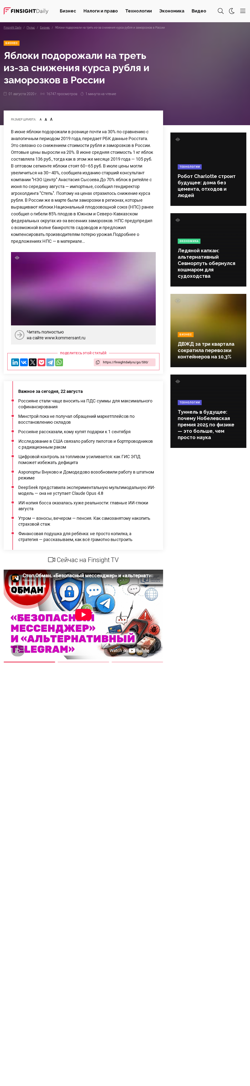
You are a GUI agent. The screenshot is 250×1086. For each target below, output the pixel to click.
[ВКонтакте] (24, 362)
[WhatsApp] (59, 362)
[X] (33, 362)
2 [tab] (83, 662)
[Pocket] (41, 362)
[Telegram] (50, 362)
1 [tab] (29, 662)
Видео (199, 10)
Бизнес (68, 10)
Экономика (171, 10)
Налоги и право (100, 10)
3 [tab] (137, 662)
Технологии (138, 10)
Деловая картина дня (26, 11)
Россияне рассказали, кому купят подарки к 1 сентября (74, 431)
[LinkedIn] (15, 362)
